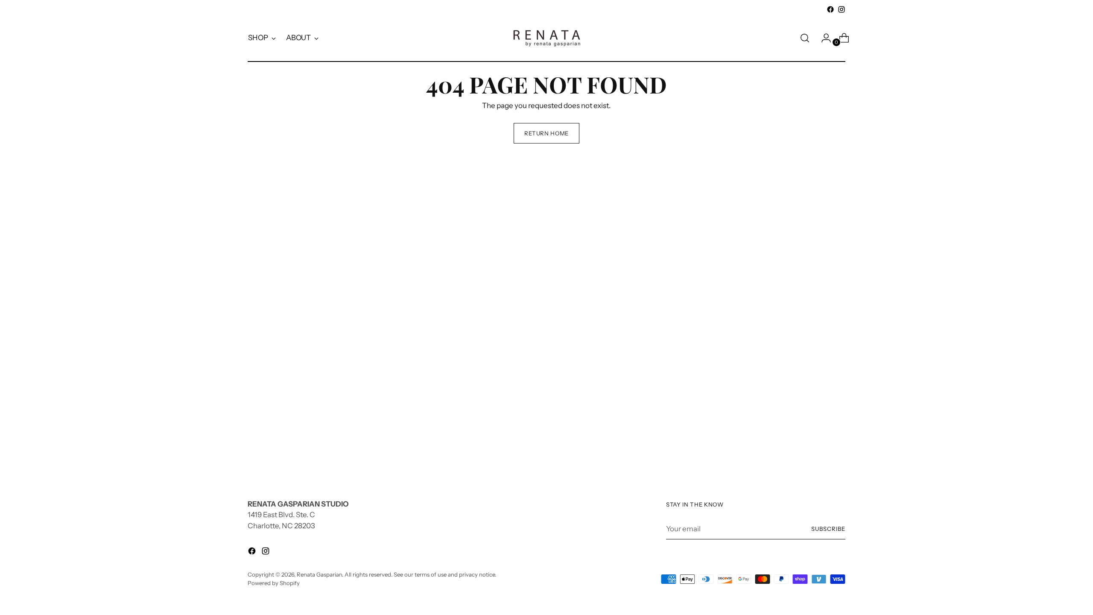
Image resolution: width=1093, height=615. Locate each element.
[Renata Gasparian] (546, 37)
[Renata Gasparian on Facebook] (830, 9)
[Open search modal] (804, 38)
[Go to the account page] (822, 38)
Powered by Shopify (274, 583)
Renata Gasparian (319, 574)
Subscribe (828, 528)
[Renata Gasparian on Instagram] (841, 9)
